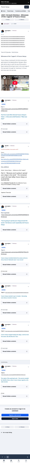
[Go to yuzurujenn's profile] (2, 24)
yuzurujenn (8, 30)
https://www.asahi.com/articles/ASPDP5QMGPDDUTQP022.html (13, 46)
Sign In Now (15, 418)
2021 (15, 23)
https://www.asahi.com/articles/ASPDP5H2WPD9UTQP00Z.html (13, 36)
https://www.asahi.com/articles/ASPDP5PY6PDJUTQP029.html (12, 42)
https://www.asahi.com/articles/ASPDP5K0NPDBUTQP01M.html (13, 38)
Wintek (7, 145)
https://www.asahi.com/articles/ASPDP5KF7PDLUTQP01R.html (12, 40)
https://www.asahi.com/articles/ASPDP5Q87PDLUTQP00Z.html (13, 44)
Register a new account (15, 415)
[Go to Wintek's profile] (2, 146)
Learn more (3, 2)
